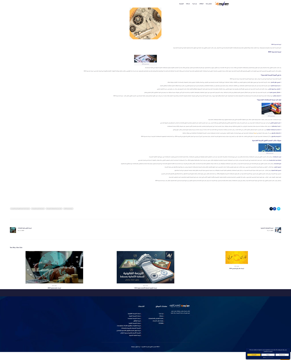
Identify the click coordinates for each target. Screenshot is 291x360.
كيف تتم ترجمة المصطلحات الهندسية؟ (54, 208)
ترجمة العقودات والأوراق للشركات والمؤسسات (129, 326)
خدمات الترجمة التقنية (135, 323)
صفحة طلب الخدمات (158, 321)
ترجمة (255, 133)
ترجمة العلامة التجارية (135, 335)
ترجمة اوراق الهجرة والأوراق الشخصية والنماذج (129, 331)
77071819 (161, 323)
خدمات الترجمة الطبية (135, 316)
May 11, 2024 (236, 266)
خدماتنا (161, 316)
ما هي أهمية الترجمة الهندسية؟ (38, 208)
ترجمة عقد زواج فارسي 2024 (236, 269)
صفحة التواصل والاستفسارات (155, 319)
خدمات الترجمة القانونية (134, 314)
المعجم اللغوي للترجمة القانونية (148, 347)
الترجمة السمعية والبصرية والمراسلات (131, 328)
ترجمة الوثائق (137, 321)
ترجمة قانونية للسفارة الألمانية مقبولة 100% (145, 288)
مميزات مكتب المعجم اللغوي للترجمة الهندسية (20, 208)
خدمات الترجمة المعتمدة (134, 319)
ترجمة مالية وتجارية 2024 (54, 288)
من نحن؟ (161, 314)
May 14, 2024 (145, 285)
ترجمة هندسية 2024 (68, 208)
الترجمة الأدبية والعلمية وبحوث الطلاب (130, 333)
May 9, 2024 (54, 285)
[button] (4, 355)
